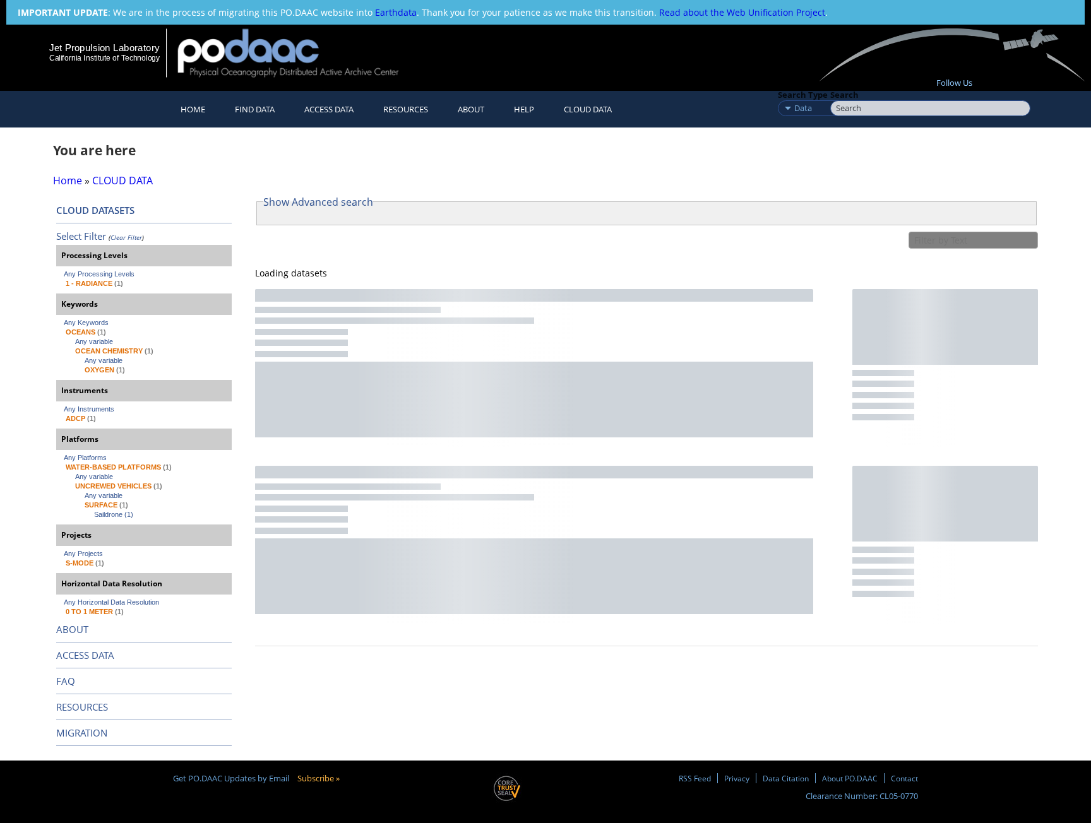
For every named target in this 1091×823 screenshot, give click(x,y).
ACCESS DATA (85, 655)
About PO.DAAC (850, 778)
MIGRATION (81, 732)
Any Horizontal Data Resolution (111, 602)
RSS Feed (695, 778)
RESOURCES (405, 109)
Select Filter (81, 236)
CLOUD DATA (588, 109)
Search (844, 94)
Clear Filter (126, 237)
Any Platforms (85, 457)
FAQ (65, 681)
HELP (524, 109)
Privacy (736, 778)
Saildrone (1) (113, 514)
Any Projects (83, 553)
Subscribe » (318, 778)
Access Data (329, 109)
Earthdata (396, 12)
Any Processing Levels (99, 274)
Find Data (255, 109)
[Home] (298, 52)
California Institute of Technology (104, 58)
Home (193, 109)
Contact (904, 778)
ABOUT (72, 629)
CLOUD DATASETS (95, 210)
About (471, 109)
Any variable (94, 341)
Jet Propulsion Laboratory (104, 47)
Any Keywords (86, 322)
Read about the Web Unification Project (742, 12)
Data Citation (786, 778)
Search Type (803, 94)
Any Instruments (89, 409)
